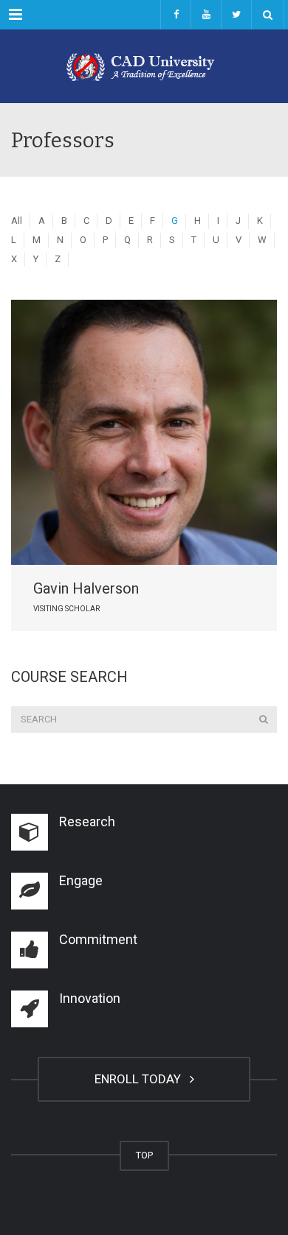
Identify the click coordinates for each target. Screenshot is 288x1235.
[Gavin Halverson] (144, 432)
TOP (144, 1155)
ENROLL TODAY (141, 1079)
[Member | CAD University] (144, 66)
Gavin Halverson (86, 588)
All (16, 220)
